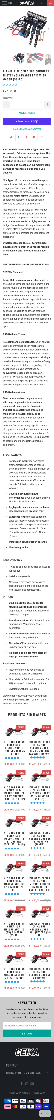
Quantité (7, 98)
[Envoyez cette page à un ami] (42, 137)
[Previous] (6, 29)
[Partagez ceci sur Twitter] (11, 137)
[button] (10, 85)
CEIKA (42, 1093)
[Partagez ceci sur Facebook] (18, 137)
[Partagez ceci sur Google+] (34, 137)
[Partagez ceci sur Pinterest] (26, 137)
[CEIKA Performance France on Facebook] (21, 1084)
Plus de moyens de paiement (27, 129)
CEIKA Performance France (27, 1093)
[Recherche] (43, 3)
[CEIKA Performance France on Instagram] (27, 1084)
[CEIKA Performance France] (27, 3)
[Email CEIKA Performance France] (32, 1084)
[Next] (48, 29)
